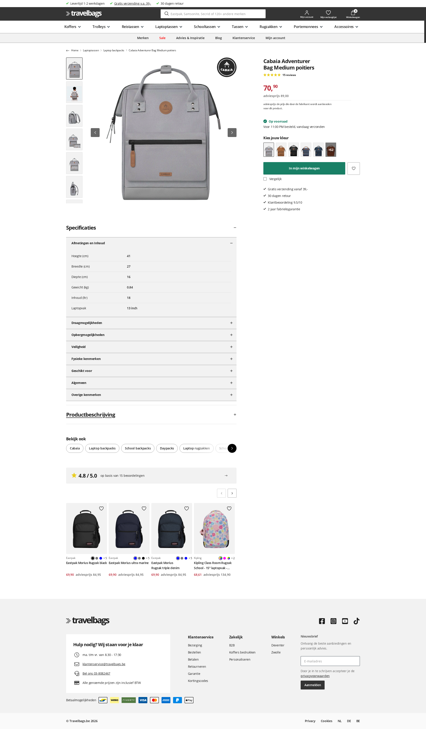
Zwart (143, 558)
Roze (224, 558)
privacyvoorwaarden (315, 676)
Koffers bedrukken (242, 652)
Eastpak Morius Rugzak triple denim (165, 565)
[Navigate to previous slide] (221, 493)
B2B (232, 645)
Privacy (310, 721)
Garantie (194, 673)
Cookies (326, 721)
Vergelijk (274, 179)
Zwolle (275, 652)
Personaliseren (239, 659)
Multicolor (228, 558)
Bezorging (195, 645)
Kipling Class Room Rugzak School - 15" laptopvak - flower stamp (212, 565)
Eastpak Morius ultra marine (129, 563)
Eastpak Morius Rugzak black (86, 563)
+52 (330, 149)
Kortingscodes (198, 681)
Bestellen (194, 652)
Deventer (277, 645)
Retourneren (197, 666)
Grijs (96, 558)
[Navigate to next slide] (232, 493)
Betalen (193, 659)
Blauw (100, 558)
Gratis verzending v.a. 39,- (132, 3)
